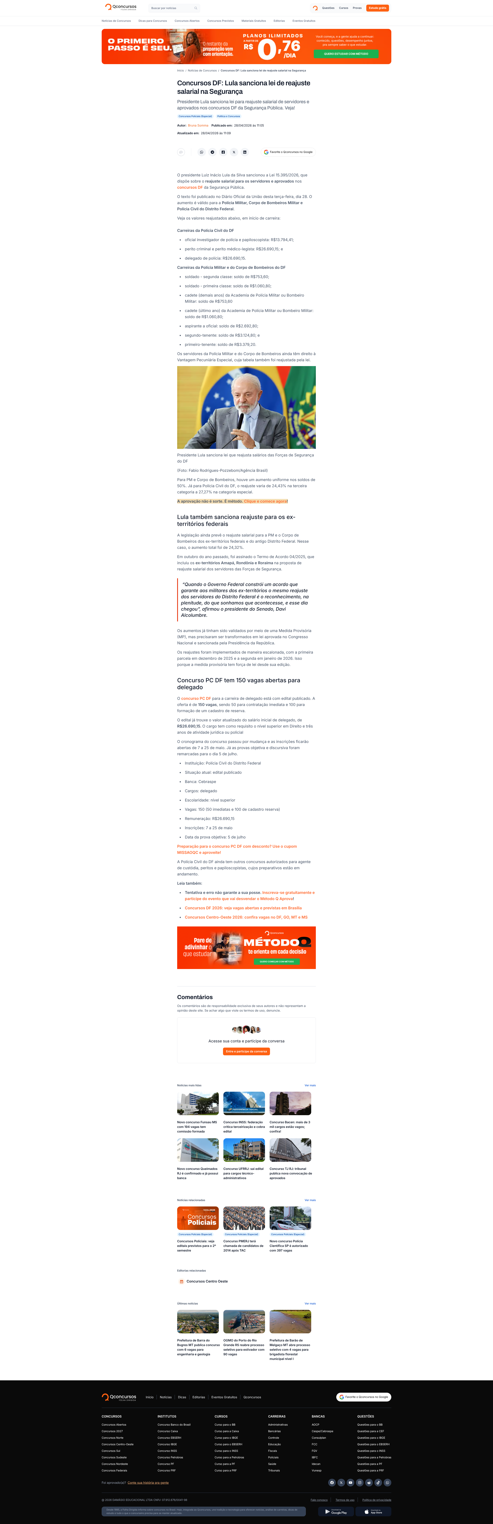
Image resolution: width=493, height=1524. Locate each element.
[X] (341, 1482)
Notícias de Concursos (202, 70)
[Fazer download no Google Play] (336, 1511)
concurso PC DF (196, 698)
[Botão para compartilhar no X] (234, 152)
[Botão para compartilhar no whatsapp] (201, 152)
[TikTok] (378, 1482)
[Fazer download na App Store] (373, 1511)
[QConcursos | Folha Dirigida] (122, 8)
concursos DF (190, 187)
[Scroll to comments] (181, 152)
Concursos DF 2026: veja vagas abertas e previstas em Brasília (243, 908)
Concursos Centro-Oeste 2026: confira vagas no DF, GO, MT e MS (246, 917)
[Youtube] (350, 1482)
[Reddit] (369, 1482)
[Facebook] (332, 1482)
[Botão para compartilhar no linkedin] (245, 152)
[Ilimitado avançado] (246, 46)
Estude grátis (377, 8)
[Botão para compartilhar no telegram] (212, 152)
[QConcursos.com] (119, 1397)
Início (180, 70)
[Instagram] (360, 1482)
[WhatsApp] (387, 1482)
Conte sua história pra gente (148, 1483)
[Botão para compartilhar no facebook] (223, 152)
